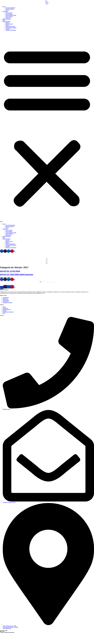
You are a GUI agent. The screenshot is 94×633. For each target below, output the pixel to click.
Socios (7, 10)
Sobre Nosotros (6, 21)
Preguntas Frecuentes (11, 27)
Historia (7, 22)
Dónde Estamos (7, 19)
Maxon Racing (9, 24)
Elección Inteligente (10, 7)
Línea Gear (8, 17)
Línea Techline (9, 16)
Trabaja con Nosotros (11, 30)
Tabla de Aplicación (10, 26)
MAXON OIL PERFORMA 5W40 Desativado (16, 274)
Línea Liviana (9, 12)
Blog (4, 20)
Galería (7, 25)
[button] (47, 127)
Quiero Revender (10, 9)
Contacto (8, 28)
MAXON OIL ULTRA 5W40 (10, 271)
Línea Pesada (9, 14)
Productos (5, 11)
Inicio (4, 6)
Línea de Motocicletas (11, 15)
